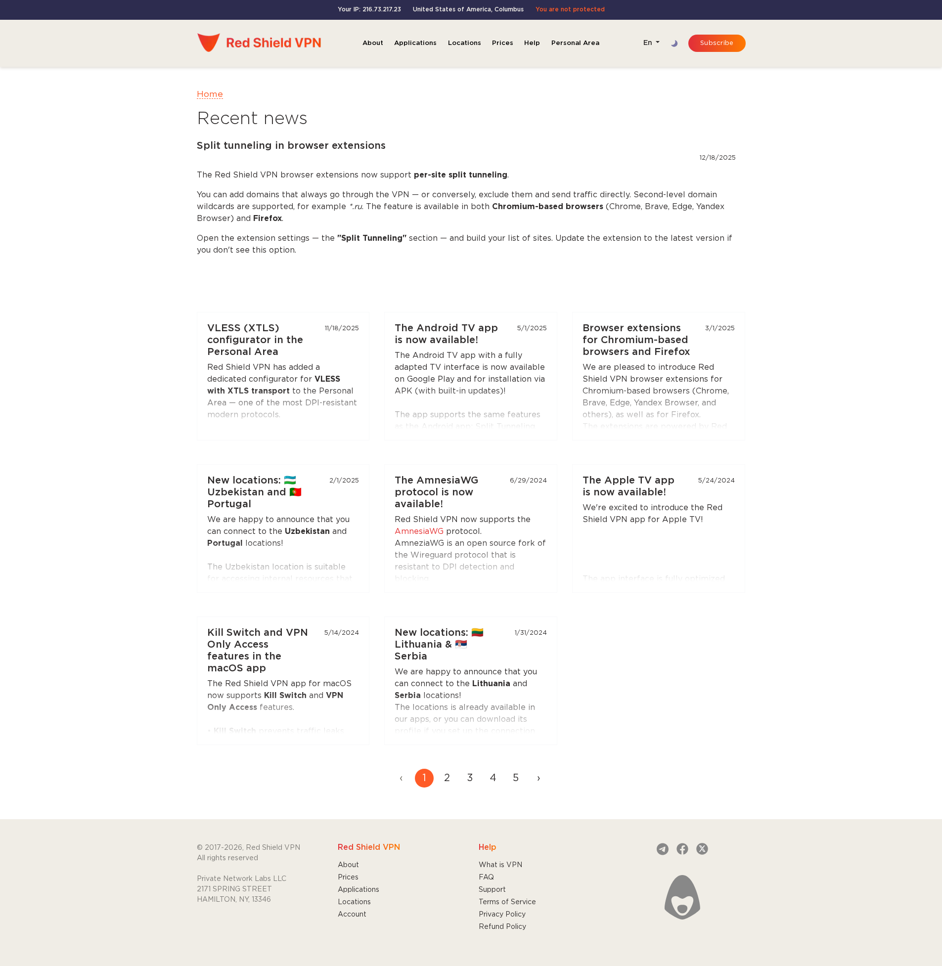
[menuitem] (538, 778)
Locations (464, 43)
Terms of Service (507, 902)
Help (532, 43)
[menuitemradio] (424, 778)
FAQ (486, 877)
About (372, 43)
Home (210, 94)
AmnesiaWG (419, 531)
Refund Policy (502, 927)
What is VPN (500, 865)
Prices (502, 43)
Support (492, 890)
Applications (415, 43)
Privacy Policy (502, 915)
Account (352, 915)
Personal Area (575, 43)
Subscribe (716, 43)
